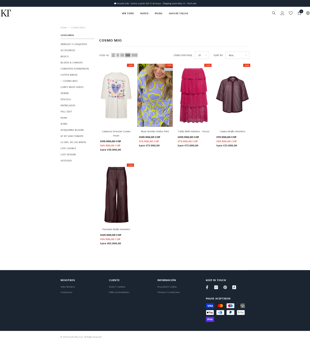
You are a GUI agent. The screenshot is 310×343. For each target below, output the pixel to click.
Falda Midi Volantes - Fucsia (193, 131)
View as (104, 55)
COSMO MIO (78, 27)
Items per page (183, 55)
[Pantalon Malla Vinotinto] (116, 194)
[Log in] (282, 13)
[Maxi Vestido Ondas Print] (155, 95)
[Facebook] (207, 287)
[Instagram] (216, 287)
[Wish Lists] (291, 13)
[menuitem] (77, 44)
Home (64, 27)
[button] (113, 55)
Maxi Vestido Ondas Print (155, 131)
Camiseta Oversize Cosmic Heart (116, 133)
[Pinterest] (225, 287)
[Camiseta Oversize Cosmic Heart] (116, 95)
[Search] (274, 13)
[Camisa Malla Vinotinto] (232, 95)
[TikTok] (234, 287)
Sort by (218, 55)
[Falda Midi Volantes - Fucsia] (194, 95)
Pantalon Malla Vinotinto (116, 229)
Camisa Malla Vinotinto (232, 131)
